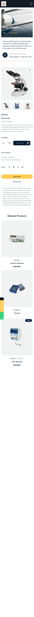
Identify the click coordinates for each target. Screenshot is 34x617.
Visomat (17, 313)
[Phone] (2, 318)
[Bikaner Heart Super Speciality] (3, 3)
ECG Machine (17, 362)
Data (12, 160)
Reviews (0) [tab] (17, 182)
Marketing (17, 160)
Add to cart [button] (20, 251)
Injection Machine (17, 263)
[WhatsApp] (2, 314)
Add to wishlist (7, 121)
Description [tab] (17, 176)
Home (4, 33)
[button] (29, 70)
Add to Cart (20, 143)
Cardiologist (11, 157)
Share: (3, 167)
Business (7, 160)
